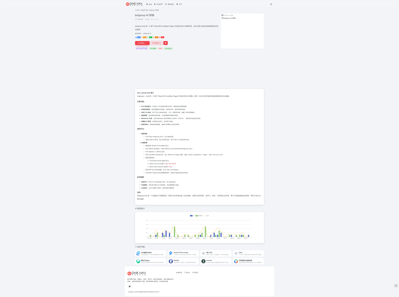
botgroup (140, 96)
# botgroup (168, 48)
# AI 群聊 (153, 48)
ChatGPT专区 (144, 10)
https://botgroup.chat (155, 136)
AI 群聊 (189, 96)
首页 (138, 10)
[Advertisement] (199, 69)
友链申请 (179, 272)
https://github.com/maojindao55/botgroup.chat (176, 149)
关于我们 (195, 272)
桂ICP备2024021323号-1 (153, 292)
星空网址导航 (142, 292)
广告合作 (187, 272)
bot (138, 93)
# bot (160, 48)
